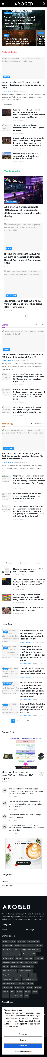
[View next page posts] (25, 316)
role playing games (29, 979)
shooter (30, 983)
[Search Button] (44, 3)
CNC (31, 946)
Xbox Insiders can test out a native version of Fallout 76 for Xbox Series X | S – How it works (23, 303)
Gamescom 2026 (29, 954)
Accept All (23, 1045)
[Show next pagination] (33, 721)
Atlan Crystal (7, 946)
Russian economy (9, 983)
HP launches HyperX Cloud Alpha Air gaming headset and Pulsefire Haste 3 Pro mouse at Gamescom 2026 (22, 258)
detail (16, 950)
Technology (8, 13)
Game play (16, 954)
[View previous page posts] (21, 316)
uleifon (27, 992)
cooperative (7, 950)
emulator (6, 954)
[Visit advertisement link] (23, 853)
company (39, 946)
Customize (23, 1034)
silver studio (19, 987)
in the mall (39, 958)
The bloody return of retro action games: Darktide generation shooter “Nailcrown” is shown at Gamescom (22, 456)
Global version (8, 958)
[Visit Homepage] (23, 3)
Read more (9, 104)
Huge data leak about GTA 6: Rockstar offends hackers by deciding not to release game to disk (26, 827)
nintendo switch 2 (9, 971)
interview (28, 958)
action (5, 941)
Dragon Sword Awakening (31, 950)
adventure (21, 941)
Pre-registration (21, 975)
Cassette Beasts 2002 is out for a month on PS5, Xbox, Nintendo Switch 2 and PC (22, 356)
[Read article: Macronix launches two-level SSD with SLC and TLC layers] (23, 753)
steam (29, 987)
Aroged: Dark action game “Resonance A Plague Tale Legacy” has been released (16, 41)
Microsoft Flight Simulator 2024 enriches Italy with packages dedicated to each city (27, 155)
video (35, 992)
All (36, 325)
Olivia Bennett (8, 91)
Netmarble (14, 967)
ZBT (26, 996)
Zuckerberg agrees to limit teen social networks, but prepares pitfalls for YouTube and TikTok (27, 409)
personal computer (25, 971)
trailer (19, 992)
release (32, 975)
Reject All (23, 1040)
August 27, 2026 (20, 91)
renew (17, 979)
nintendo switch (27, 967)
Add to (13, 941)
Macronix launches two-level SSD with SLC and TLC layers (28, 570)
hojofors (19, 958)
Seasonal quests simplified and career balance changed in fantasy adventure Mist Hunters (28, 496)
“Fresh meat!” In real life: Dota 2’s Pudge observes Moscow (28, 608)
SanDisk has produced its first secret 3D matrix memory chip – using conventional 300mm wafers (28, 597)
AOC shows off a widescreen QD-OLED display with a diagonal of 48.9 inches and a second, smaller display (22, 211)
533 (28, 721)
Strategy (38, 987)
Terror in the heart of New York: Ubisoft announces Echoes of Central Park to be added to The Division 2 (20, 22)
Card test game (20, 946)
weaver (5, 996)
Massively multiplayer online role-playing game (20, 962)
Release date (7, 979)
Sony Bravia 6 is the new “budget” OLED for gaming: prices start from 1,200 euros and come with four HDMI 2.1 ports (28, 378)
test (12, 992)
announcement (33, 941)
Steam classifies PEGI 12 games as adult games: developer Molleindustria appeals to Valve (23, 85)
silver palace (7, 987)
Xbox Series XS (16, 996)
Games (6, 35)
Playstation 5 (7, 975)
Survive (5, 992)
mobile (5, 967)
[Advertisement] (23, 541)
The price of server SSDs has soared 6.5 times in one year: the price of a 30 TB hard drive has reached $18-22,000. (29, 583)
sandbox (21, 983)
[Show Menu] (3, 3)
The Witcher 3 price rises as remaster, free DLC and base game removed (28, 127)
